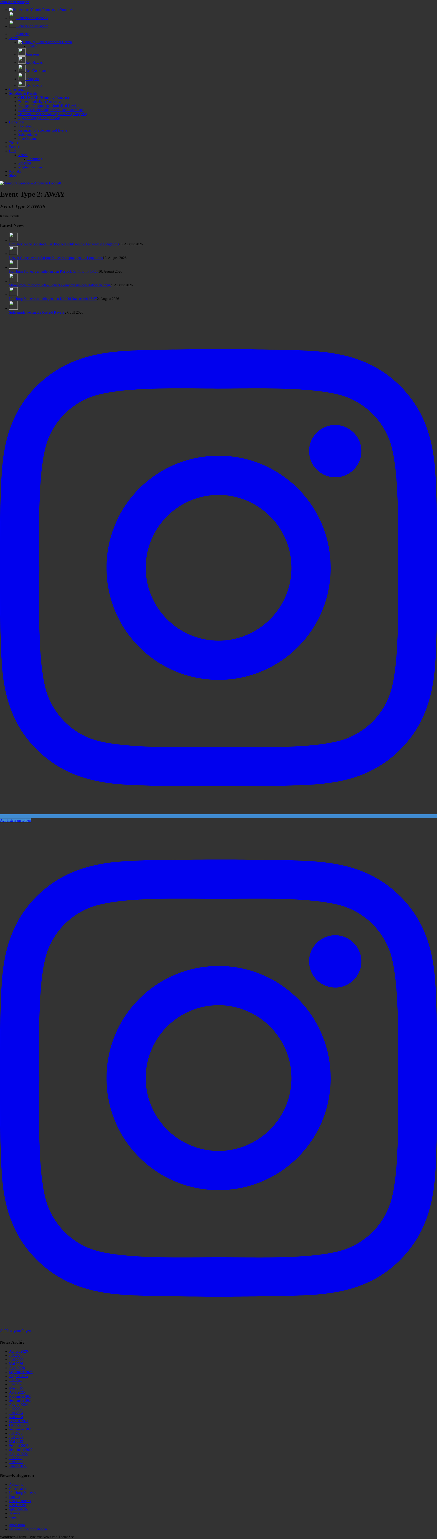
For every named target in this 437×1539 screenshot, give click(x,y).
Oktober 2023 (19, 1425)
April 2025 (17, 1392)
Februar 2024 (18, 1421)
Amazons (16, 1484)
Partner (14, 147)
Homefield (25, 126)
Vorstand (24, 163)
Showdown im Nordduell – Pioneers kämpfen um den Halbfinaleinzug (60, 285)
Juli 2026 (15, 1355)
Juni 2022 (16, 1462)
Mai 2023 (16, 1441)
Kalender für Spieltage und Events (43, 130)
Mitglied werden (30, 167)
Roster (32, 46)
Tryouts (14, 1513)
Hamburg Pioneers (22, 1493)
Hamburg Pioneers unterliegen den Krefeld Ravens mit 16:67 (53, 299)
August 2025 (18, 1376)
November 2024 (21, 1396)
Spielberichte (27, 134)
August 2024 (18, 1405)
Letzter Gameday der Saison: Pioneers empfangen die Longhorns (56, 258)
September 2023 (21, 1429)
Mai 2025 (16, 1388)
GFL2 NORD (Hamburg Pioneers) (43, 97)
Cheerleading (18, 89)
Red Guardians (20, 1501)
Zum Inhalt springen (14, 2)
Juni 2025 (16, 1384)
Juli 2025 (15, 1380)
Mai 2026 (16, 1364)
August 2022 (18, 1454)
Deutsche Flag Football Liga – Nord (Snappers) (52, 114)
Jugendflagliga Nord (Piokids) (39, 118)
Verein (23, 155)
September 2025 (21, 1372)
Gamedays (16, 122)
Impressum (17, 1525)
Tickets (14, 143)
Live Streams (27, 138)
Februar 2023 (18, 1446)
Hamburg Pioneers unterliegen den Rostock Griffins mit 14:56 (53, 271)
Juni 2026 (16, 1359)
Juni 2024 (16, 1413)
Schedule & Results (23, 93)
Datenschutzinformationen (28, 1529)
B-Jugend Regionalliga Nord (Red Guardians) (51, 110)
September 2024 (21, 1400)
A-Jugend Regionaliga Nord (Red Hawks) (48, 106)
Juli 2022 (15, 1458)
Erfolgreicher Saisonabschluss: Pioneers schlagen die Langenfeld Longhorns (64, 244)
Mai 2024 (16, 1417)
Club (12, 151)
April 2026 (17, 1368)
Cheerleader (17, 1489)
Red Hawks (17, 1505)
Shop (13, 175)
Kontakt (15, 171)
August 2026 (18, 1351)
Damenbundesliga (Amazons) (39, 102)
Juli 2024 (15, 1409)
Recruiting (34, 159)
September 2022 (21, 1450)
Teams (13, 38)
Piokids (14, 1497)
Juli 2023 (15, 1433)
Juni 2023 (16, 1437)
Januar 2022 (18, 1466)
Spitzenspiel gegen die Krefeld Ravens (37, 312)
